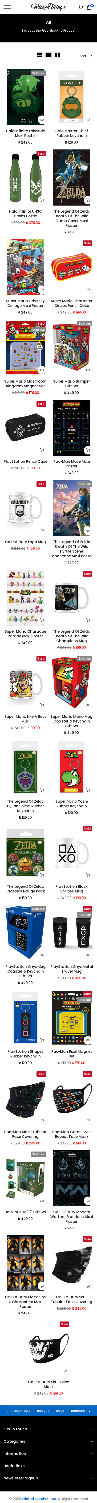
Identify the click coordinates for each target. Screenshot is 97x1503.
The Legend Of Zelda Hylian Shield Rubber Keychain (25, 806)
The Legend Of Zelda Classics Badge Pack (25, 889)
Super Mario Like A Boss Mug (25, 719)
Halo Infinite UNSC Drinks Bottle (25, 214)
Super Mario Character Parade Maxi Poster (25, 634)
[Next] (89, 1411)
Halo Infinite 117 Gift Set (25, 1212)
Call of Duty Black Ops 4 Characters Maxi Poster (25, 1302)
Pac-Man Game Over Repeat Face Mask (71, 1134)
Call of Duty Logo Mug (25, 541)
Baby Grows (21, 1410)
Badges (43, 1410)
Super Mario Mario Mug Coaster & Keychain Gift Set (72, 721)
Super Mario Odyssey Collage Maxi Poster (25, 303)
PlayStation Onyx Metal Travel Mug (71, 969)
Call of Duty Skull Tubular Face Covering (71, 1299)
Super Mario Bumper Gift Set (71, 383)
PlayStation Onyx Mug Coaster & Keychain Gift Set (25, 971)
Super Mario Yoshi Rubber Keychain (71, 804)
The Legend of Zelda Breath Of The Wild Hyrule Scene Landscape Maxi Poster (71, 548)
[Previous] (8, 1411)
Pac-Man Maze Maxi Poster (71, 464)
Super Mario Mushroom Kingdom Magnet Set (25, 383)
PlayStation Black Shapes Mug (72, 889)
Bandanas (79, 1410)
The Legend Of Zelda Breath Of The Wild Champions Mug (71, 636)
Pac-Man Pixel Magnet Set (71, 1054)
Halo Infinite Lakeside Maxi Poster (25, 133)
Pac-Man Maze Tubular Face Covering (25, 1134)
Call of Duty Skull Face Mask (48, 1384)
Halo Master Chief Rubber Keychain (71, 133)
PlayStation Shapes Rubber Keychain (26, 1054)
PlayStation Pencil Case (25, 461)
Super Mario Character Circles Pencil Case (72, 303)
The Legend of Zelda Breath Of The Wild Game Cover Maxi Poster (71, 218)
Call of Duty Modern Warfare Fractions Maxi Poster (71, 1217)
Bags (60, 1410)
